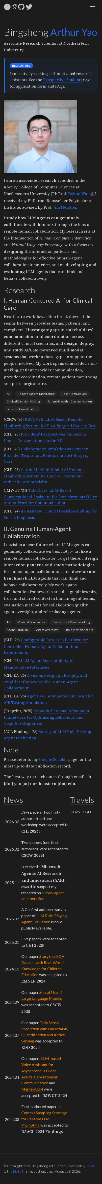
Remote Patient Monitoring (36, 393)
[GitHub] (21, 7)
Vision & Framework (31, 622)
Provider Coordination (22, 409)
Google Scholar (53, 759)
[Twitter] (29, 7)
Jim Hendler (64, 207)
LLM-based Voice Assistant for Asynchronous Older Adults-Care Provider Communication (41, 1070)
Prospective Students (62, 79)
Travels (82, 799)
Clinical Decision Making (23, 401)
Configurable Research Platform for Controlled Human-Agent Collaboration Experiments (46, 646)
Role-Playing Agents (79, 629)
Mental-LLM (32, 1089)
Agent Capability (18, 629)
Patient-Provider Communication (70, 401)
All (8, 393)
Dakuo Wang (80, 193)
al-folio (16, 1171)
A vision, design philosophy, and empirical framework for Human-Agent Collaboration (45, 681)
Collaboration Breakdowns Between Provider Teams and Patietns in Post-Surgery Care (46, 455)
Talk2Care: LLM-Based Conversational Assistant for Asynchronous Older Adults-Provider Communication (50, 496)
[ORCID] (7, 7)
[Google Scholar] (14, 7)
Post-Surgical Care (74, 393)
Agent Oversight (47, 629)
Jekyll (90, 1166)
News (13, 799)
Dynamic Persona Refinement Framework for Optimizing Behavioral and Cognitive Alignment (46, 717)
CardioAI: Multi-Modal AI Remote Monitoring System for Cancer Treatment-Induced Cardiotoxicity (44, 476)
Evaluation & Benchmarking (71, 622)
